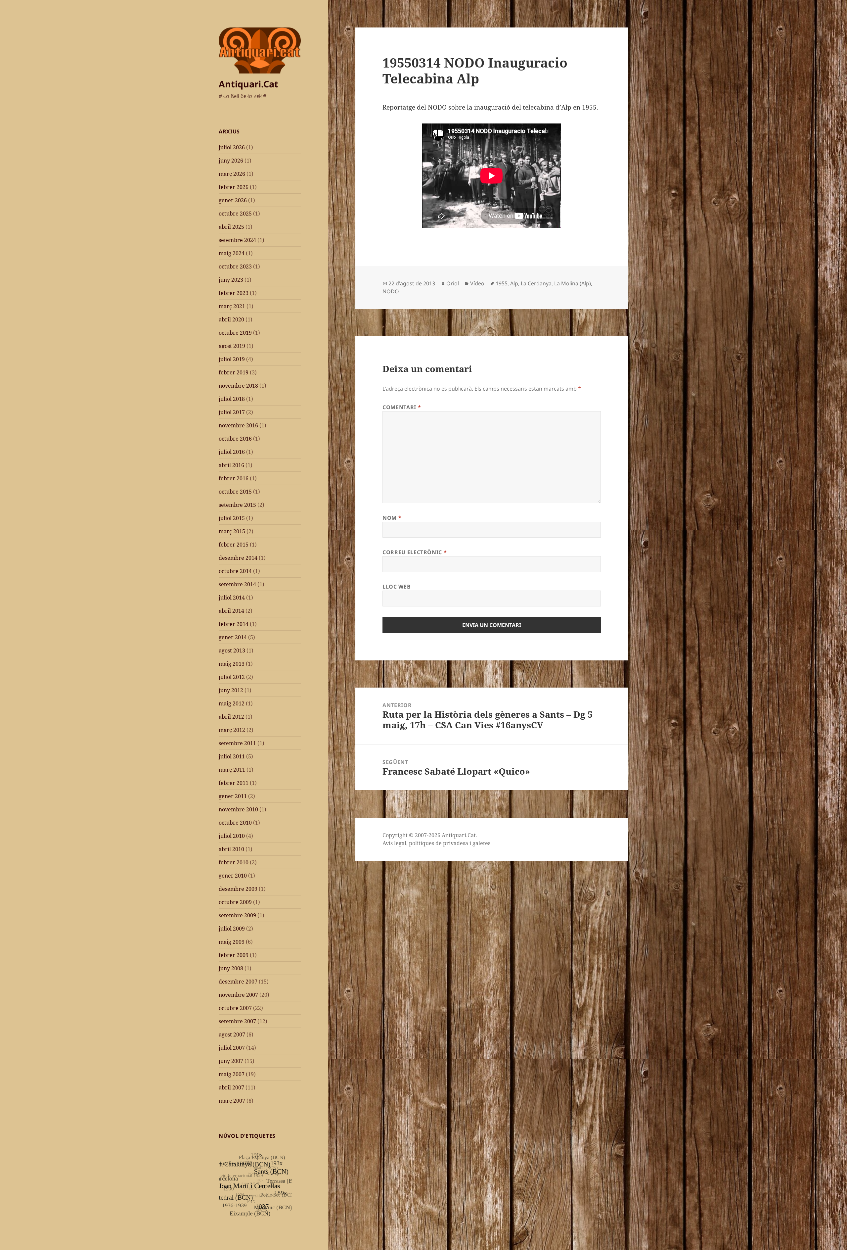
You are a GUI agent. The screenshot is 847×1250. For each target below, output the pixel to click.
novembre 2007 (238, 994)
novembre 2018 (238, 385)
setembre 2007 (237, 1021)
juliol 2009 (232, 928)
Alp (514, 283)
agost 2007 (232, 1034)
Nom (391, 517)
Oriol (452, 283)
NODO (390, 291)
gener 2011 (233, 796)
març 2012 (232, 730)
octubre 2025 (235, 213)
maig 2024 (232, 253)
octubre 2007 (235, 1008)
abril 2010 (231, 849)
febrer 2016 (233, 478)
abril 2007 (231, 1087)
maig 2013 (232, 663)
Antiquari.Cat (248, 84)
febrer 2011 (233, 783)
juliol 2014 (232, 597)
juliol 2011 (232, 756)
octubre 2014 (235, 571)
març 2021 (232, 306)
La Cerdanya (536, 283)
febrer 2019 (233, 372)
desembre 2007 (238, 981)
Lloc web (396, 586)
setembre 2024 (237, 240)
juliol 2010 (232, 836)
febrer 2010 (233, 862)
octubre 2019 (235, 332)
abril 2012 (231, 716)
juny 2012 (231, 690)
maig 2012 (232, 703)
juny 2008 (231, 968)
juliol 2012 (232, 677)
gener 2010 (233, 875)
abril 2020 (231, 319)
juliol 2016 (232, 452)
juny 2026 (231, 160)
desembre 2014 (238, 557)
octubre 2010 (235, 822)
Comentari (401, 407)
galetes (481, 843)
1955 (502, 283)
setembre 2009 (237, 915)
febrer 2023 (233, 293)
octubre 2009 (235, 902)
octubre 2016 (235, 438)
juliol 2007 (232, 1047)
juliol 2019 (232, 359)
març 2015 (232, 531)
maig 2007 (232, 1074)
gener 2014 (233, 637)
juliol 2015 (232, 518)
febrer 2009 (233, 955)
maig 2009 (232, 941)
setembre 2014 (237, 584)
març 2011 (232, 769)
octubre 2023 (235, 266)
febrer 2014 (233, 624)
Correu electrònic (414, 552)
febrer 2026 (233, 187)
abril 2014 (231, 610)
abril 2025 (231, 226)
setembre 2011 (237, 743)
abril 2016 (231, 465)
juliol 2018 (232, 399)
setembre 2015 (237, 504)
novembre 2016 (238, 425)
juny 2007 (231, 1061)
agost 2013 (232, 650)
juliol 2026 (232, 147)
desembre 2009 (238, 888)
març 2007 (232, 1100)
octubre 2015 (235, 491)
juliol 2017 (232, 412)
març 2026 (232, 173)
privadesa (455, 843)
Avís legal (394, 843)
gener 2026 (233, 200)
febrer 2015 (233, 544)
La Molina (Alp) (572, 283)
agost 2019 (232, 346)
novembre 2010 (238, 809)
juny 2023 (231, 279)
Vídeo (477, 283)
